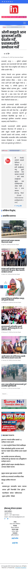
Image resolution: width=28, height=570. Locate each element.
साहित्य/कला (18, 493)
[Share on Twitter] (5, 286)
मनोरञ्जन (13, 480)
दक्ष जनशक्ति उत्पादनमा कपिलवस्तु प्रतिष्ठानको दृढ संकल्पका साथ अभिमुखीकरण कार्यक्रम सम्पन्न (14, 459)
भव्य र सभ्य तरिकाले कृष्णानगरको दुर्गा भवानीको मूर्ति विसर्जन (13, 385)
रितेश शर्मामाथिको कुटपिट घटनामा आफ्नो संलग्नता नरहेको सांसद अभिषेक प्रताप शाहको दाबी (14, 451)
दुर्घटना (23, 490)
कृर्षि (8, 490)
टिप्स (18, 490)
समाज (19, 486)
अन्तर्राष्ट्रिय (17, 476)
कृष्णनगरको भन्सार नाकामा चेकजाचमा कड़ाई (10, 241)
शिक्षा (22, 476)
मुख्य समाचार (13, 473)
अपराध (4, 490)
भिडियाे (13, 496)
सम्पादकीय (14, 486)
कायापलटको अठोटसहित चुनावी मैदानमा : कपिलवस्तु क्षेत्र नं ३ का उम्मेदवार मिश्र (11, 328)
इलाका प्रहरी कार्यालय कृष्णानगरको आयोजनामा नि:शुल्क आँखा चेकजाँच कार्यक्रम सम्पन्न (12, 270)
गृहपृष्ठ (3, 473)
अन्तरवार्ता (11, 476)
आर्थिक (8, 480)
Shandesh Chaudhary (20, 567)
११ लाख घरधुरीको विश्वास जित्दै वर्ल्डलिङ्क (13, 445)
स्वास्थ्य (24, 486)
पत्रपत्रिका (5, 493)
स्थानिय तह (4, 476)
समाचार (7, 473)
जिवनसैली (13, 490)
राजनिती (19, 473)
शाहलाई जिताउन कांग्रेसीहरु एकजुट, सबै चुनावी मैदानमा (12, 299)
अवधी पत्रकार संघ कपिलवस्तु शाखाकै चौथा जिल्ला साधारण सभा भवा (13, 357)
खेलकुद (3, 480)
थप (2, 483)
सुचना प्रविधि (6, 496)
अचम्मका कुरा (6, 486)
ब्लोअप (12, 493)
